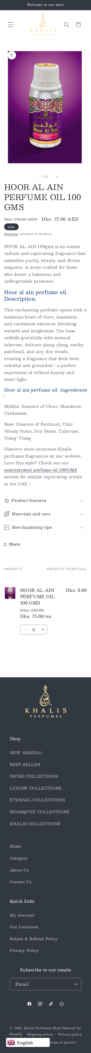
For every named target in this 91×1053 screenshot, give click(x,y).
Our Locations (24, 927)
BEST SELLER (25, 764)
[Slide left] (34, 176)
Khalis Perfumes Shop (42, 1027)
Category (19, 858)
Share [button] (14, 544)
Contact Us (21, 882)
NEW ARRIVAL (26, 752)
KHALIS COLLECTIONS (35, 824)
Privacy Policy (24, 950)
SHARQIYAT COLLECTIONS (39, 812)
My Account (22, 915)
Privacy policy (70, 1034)
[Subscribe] (75, 984)
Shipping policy (40, 1034)
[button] (11, 24)
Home (15, 846)
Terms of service (62, 1042)
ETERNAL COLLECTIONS (37, 800)
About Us (19, 870)
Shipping (11, 233)
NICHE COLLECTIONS (34, 776)
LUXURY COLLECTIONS (35, 788)
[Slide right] (56, 176)
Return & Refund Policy (34, 939)
